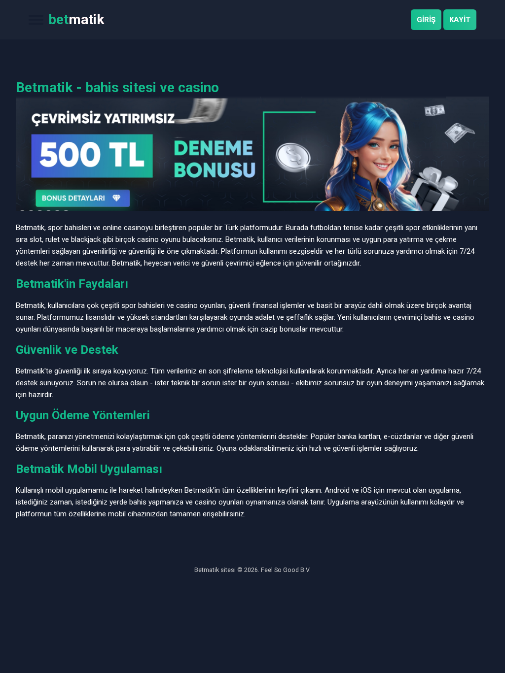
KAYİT (459, 19)
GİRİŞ (426, 19)
